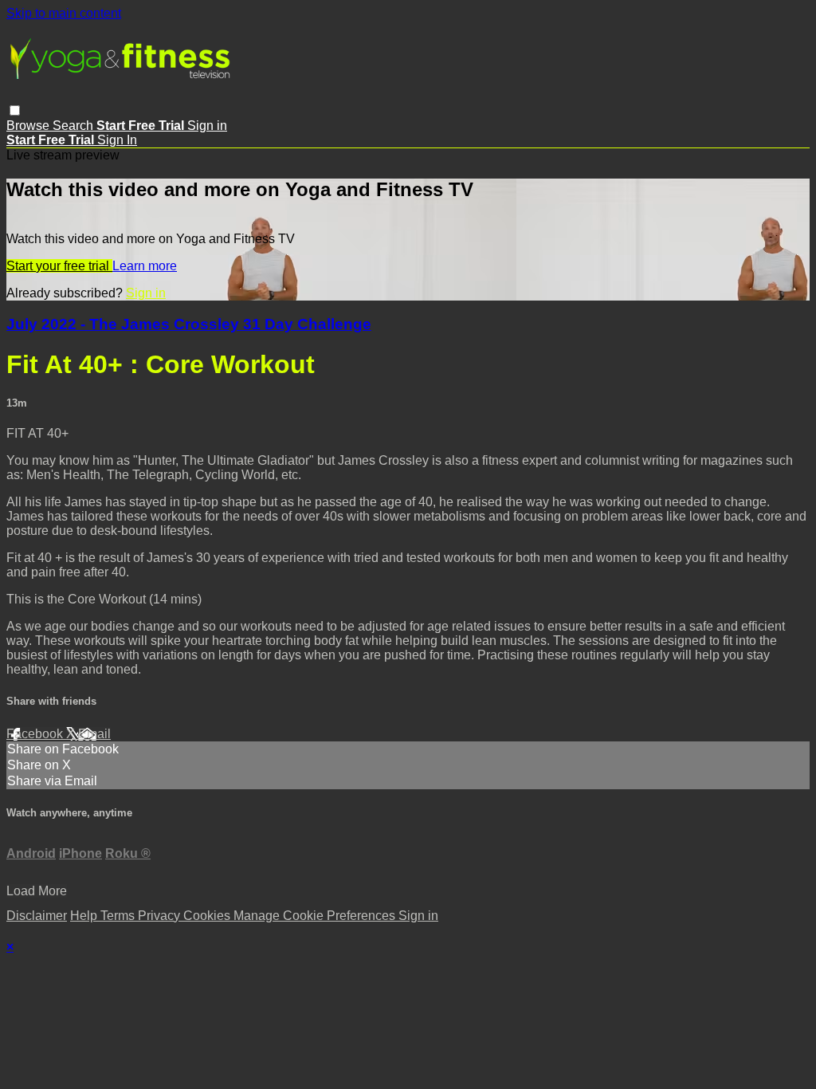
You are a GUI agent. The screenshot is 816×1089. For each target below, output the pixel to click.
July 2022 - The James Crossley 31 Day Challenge (188, 324)
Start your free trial (59, 266)
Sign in (207, 125)
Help (85, 915)
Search (74, 125)
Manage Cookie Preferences (315, 915)
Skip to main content (63, 13)
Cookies (208, 915)
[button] (15, 110)
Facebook (36, 734)
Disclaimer (36, 915)
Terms (119, 915)
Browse (29, 125)
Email (94, 734)
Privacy (160, 915)
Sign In (117, 140)
